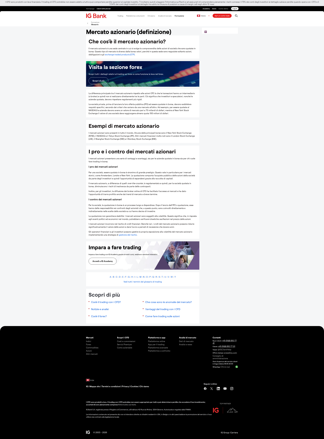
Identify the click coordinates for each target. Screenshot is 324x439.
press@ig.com (230, 352)
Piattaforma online (156, 341)
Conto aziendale (124, 347)
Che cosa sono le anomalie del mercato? (168, 301)
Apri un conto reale (222, 16)
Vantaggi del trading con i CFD (162, 309)
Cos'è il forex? (99, 316)
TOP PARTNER (225, 403)
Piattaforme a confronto (159, 351)
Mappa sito (95, 386)
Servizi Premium (124, 344)
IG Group (225, 432)
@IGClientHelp (224, 349)
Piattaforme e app (156, 337)
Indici (88, 341)
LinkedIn (218, 388)
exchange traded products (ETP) (120, 54)
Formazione (179, 16)
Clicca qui (225, 366)
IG (87, 386)
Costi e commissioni (126, 341)
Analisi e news (185, 344)
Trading (120, 16)
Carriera (234, 432)
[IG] (96, 15)
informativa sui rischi (127, 405)
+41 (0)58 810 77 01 (226, 346)
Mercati (89, 337)
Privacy (125, 386)
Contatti (217, 337)
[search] (236, 15)
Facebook (205, 388)
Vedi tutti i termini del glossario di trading (143, 281)
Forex (88, 344)
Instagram (232, 388)
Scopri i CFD (123, 337)
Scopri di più (98, 80)
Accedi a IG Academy (103, 261)
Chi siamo (151, 16)
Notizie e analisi (100, 309)
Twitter (211, 388)
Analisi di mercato (165, 16)
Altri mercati (92, 354)
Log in (234, 9)
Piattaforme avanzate (158, 347)
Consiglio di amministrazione (220, 357)
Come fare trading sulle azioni (162, 316)
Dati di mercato (186, 341)
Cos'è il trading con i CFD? (106, 301)
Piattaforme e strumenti (135, 16)
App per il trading (156, 344)
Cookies (134, 386)
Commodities (92, 347)
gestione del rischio (128, 235)
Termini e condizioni (111, 386)
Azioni (89, 351)
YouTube (225, 388)
